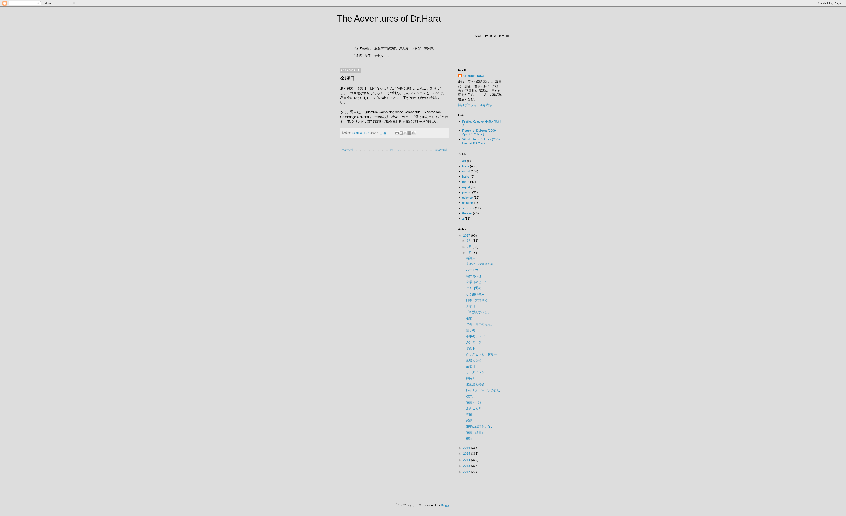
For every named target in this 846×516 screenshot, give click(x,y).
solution (467, 202)
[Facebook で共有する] (409, 133)
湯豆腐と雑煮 (475, 384)
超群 (469, 420)
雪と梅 (470, 330)
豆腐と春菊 (473, 360)
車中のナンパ (475, 336)
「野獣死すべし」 (478, 312)
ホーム (394, 150)
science (467, 197)
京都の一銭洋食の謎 (480, 264)
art (464, 161)
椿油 (469, 438)
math (465, 181)
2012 (467, 471)
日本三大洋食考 (477, 300)
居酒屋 (470, 258)
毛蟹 (469, 318)
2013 (467, 465)
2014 (467, 460)
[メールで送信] (397, 133)
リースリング (475, 372)
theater (467, 213)
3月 (470, 240)
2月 (470, 247)
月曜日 (470, 306)
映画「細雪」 (475, 432)
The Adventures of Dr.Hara (389, 18)
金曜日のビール (477, 282)
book (465, 166)
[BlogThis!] (401, 133)
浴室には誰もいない (480, 426)
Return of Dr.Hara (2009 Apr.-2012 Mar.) (479, 132)
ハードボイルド (477, 270)
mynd (466, 187)
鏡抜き (470, 378)
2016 (467, 447)
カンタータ (473, 342)
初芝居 (470, 396)
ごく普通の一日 (477, 288)
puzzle (466, 192)
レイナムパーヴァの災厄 (483, 390)
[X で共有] (405, 133)
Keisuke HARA (473, 76)
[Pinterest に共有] (414, 133)
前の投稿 (441, 150)
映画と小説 (473, 402)
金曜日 (470, 366)
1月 (470, 252)
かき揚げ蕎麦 (475, 294)
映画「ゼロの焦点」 (480, 324)
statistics (468, 208)
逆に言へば (473, 276)
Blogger (446, 505)
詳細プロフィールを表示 (475, 105)
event (466, 171)
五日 (469, 414)
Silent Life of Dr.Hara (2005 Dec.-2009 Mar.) (481, 141)
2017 (467, 235)
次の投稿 (347, 150)
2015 (467, 453)
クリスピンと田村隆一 (481, 354)
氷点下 (470, 348)
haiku (466, 176)
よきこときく (475, 408)
